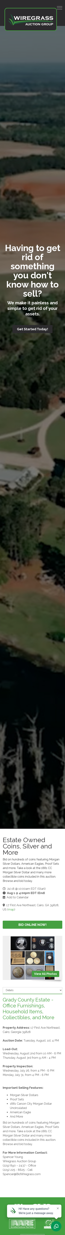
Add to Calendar (18, 897)
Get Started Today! (32, 329)
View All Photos (45, 974)
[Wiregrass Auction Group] (31, 19)
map (11, 909)
